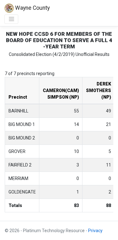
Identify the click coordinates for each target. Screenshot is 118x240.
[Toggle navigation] (11, 19)
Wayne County (32, 8)
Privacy (95, 230)
